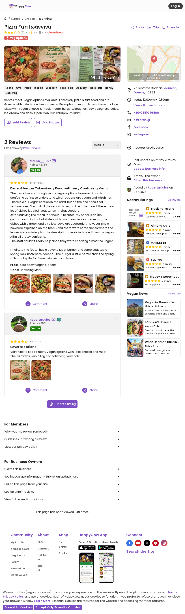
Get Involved (19, 575)
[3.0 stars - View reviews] (153, 246)
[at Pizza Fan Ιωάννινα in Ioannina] (20, 284)
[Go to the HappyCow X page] (147, 543)
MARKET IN (158, 243)
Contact (43, 548)
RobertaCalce (32, 148)
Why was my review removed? (26, 431)
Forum (15, 562)
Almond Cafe (160, 226)
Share (140, 27)
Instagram (141, 134)
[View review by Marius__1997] (19, 165)
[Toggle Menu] (4, 6)
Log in (175, 6)
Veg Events (18, 555)
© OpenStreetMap (165, 75)
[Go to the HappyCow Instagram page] (164, 543)
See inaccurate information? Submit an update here (41, 476)
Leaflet (136, 75)
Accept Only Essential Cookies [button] (58, 607)
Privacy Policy (13, 596)
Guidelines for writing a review (25, 439)
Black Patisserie (162, 209)
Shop (63, 534)
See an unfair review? (19, 492)
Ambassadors (20, 549)
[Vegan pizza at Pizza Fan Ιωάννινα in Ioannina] (41, 370)
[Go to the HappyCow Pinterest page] (155, 543)
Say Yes (156, 260)
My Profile (17, 542)
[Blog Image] (135, 308)
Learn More (42, 601)
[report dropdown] (116, 160)
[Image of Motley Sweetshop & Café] (135, 280)
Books (63, 553)
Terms (172, 592)
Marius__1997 (40, 161)
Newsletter (18, 568)
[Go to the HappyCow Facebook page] (129, 543)
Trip (156, 27)
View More (174, 200)
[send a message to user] (54, 161)
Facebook (141, 127)
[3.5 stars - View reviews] (153, 229)
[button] (154, 59)
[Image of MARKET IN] (136, 246)
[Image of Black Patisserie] (136, 212)
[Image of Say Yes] (136, 263)
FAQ (40, 542)
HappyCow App (92, 534)
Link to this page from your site (26, 484)
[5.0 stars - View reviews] (153, 212)
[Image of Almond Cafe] (136, 229)
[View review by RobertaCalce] (19, 324)
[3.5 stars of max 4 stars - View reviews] (12, 32)
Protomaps (148, 75)
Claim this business (17, 469)
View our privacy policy (20, 447)
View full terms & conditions (24, 499)
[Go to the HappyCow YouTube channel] (138, 543)
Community (22, 534)
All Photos (105, 78)
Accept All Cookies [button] (18, 607)
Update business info (149, 169)
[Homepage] (20, 6)
